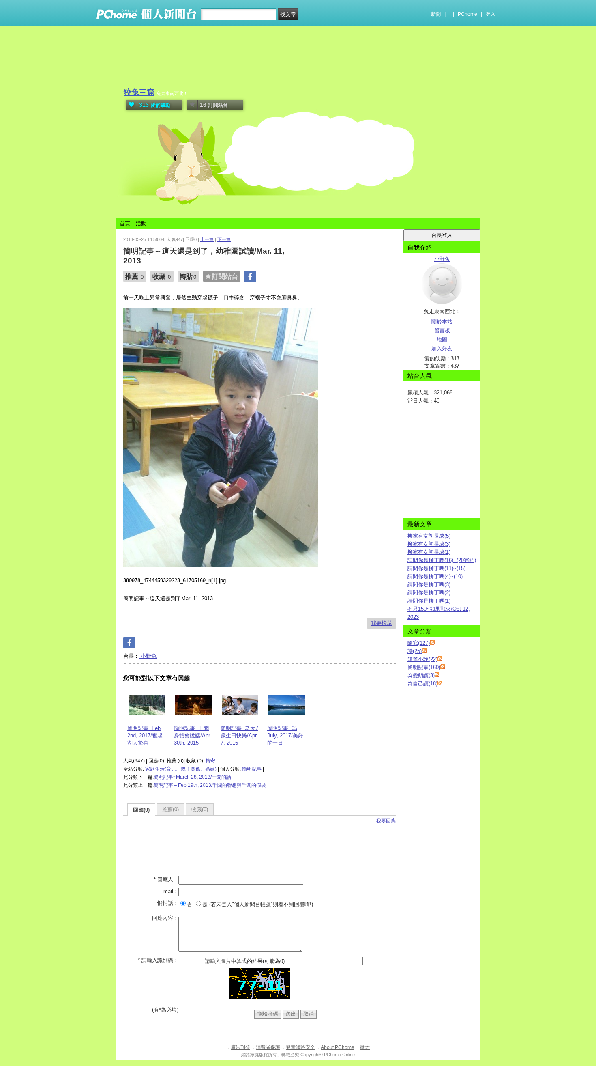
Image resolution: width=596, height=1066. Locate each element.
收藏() (199, 809)
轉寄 (210, 761)
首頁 (125, 223)
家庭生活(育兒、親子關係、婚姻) (181, 769)
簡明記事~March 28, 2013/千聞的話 (192, 777)
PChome (467, 14)
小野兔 (148, 656)
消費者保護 (268, 1047)
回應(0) (141, 810)
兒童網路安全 (300, 1047)
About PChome (337, 1047)
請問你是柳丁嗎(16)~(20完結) (441, 560)
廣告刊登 (240, 1047)
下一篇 (224, 239)
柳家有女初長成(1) (428, 552)
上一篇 (207, 239)
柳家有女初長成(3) (428, 544)
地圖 (442, 339)
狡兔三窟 (139, 92)
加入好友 (441, 348)
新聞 (436, 14)
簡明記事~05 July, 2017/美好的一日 (285, 735)
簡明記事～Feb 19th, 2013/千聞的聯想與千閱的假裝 (210, 785)
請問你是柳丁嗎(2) (428, 593)
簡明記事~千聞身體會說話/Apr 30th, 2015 (192, 735)
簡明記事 (252, 769)
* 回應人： (166, 879)
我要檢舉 (381, 623)
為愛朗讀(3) (421, 675)
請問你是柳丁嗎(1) (428, 601)
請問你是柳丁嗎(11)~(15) (436, 568)
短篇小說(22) (422, 659)
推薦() (170, 809)
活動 (141, 223)
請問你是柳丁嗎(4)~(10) (435, 576)
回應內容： (165, 918)
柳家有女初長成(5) (428, 536)
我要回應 (386, 821)
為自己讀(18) (422, 684)
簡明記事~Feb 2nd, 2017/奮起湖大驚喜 (145, 735)
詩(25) (414, 651)
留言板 (442, 330)
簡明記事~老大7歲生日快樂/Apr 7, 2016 (239, 735)
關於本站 (441, 322)
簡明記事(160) (423, 667)
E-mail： (168, 891)
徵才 (365, 1047)
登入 (490, 14)
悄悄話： (167, 903)
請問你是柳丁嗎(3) (428, 584)
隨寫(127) (418, 643)
